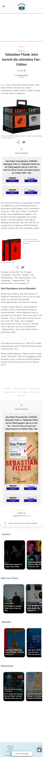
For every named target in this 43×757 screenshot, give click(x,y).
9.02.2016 (21, 77)
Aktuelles (21, 47)
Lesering (31, 356)
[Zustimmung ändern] (39, 750)
